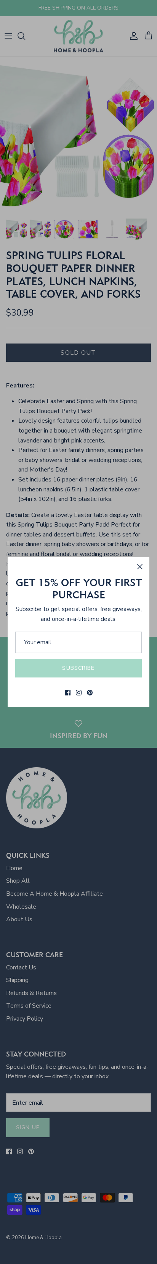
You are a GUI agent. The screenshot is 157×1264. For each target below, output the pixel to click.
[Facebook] (67, 692)
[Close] (139, 566)
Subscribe (78, 668)
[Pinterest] (90, 692)
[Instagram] (79, 692)
